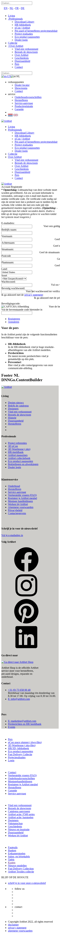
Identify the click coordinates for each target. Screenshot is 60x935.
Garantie (19, 109)
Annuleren (13, 321)
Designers (13, 408)
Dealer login (14, 467)
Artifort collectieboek (19, 458)
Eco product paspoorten (20, 461)
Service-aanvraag (24, 103)
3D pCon (13, 446)
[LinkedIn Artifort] (26, 648)
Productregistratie (24, 106)
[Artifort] (6, 121)
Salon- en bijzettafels (19, 856)
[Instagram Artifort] (26, 597)
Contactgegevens (17, 513)
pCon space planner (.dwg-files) (25, 742)
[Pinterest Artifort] (26, 622)
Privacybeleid (15, 510)
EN (6, 8)
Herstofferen (21, 100)
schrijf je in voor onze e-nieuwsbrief (27, 883)
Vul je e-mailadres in (12, 535)
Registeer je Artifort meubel (22, 498)
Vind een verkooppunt (20, 411)
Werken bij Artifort (18, 504)
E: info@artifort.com (19, 699)
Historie (12, 417)
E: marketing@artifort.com (22, 721)
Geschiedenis (15, 826)
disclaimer (13, 924)
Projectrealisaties (17, 757)
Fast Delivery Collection (21, 868)
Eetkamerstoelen (16, 853)
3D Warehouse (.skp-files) (22, 745)
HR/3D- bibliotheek (18, 748)
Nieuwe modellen (17, 865)
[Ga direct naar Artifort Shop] (17, 662)
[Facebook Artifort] (26, 571)
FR (17, 8)
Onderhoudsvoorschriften (28, 97)
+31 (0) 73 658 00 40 (19, 689)
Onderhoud (14, 486)
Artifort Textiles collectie (21, 871)
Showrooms (21, 88)
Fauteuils (13, 847)
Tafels (11, 859)
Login (11, 760)
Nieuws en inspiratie (19, 829)
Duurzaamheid (16, 420)
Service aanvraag (17, 492)
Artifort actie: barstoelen (20, 817)
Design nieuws (16, 402)
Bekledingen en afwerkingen (23, 464)
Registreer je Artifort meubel (23, 784)
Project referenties (17, 443)
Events (11, 727)
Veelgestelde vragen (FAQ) (22, 495)
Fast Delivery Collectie (20, 754)
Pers (10, 739)
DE (22, 8)
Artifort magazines (18, 455)
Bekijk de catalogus (18, 405)
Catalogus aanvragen (19, 811)
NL (11, 8)
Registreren (14, 318)
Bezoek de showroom (19, 414)
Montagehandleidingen (20, 781)
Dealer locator (22, 85)
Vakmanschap (15, 823)
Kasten (11, 862)
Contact (19, 91)
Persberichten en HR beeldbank (24, 724)
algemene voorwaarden (20, 930)
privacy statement (33, 294)
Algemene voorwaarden (20, 507)
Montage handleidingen (20, 501)
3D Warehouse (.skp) (19, 449)
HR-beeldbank (16, 452)
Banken (12, 850)
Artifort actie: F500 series (21, 814)
